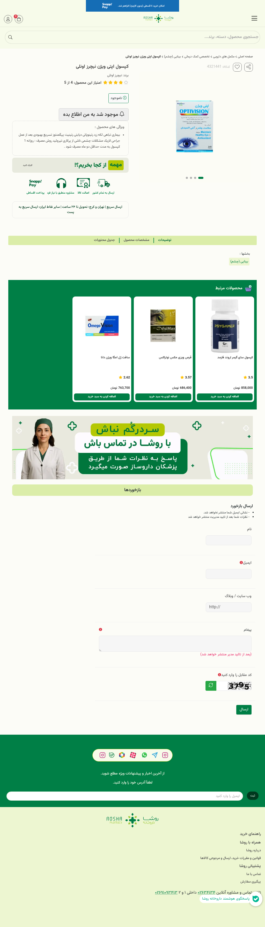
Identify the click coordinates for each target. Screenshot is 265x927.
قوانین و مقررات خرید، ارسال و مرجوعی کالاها (230, 858)
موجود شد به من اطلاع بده (91, 114)
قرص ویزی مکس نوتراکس (175, 357)
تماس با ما (253, 874)
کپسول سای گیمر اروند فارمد (235, 357)
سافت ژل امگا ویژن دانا (115, 357)
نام (249, 529)
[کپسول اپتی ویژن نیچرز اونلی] (132, 820)
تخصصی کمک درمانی (197, 56)
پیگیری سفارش (250, 881)
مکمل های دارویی (223, 56)
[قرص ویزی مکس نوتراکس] (163, 326)
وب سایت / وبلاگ (238, 596)
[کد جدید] (210, 686)
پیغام (248, 630)
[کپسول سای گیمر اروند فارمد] (225, 326)
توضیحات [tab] (164, 240)
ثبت (252, 795)
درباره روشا (253, 850)
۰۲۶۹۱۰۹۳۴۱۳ (166, 893)
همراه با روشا (250, 843)
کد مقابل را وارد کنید (236, 675)
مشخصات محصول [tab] (136, 240)
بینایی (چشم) (172, 56)
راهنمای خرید (250, 834)
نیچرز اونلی (114, 75)
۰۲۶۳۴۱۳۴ (206, 893)
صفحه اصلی (245, 56)
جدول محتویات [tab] (104, 240)
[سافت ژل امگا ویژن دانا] (102, 326)
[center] (10, 37)
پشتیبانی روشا (250, 866)
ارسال (244, 709)
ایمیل (247, 563)
